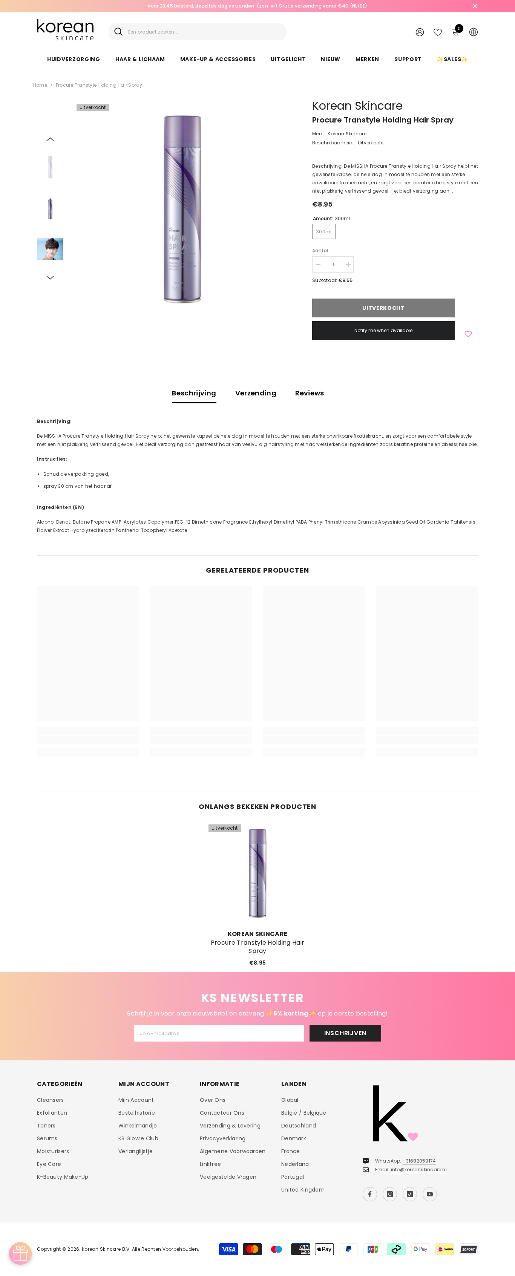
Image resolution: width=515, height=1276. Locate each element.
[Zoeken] (197, 31)
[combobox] (204, 31)
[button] (50, 139)
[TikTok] (410, 1194)
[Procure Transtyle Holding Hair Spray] (257, 873)
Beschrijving (194, 393)
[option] (257, 6)
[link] (88, 740)
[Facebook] (370, 1194)
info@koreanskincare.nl (419, 1169)
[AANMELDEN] (419, 32)
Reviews (309, 393)
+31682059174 (419, 1161)
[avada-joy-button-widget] (20, 1253)
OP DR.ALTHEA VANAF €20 (257, 6)
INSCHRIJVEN (345, 1033)
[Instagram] (390, 1194)
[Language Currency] (473, 31)
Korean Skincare (357, 106)
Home (40, 85)
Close (475, 6)
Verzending (256, 393)
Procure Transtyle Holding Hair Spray (258, 947)
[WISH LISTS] (438, 32)
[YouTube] (430, 1194)
